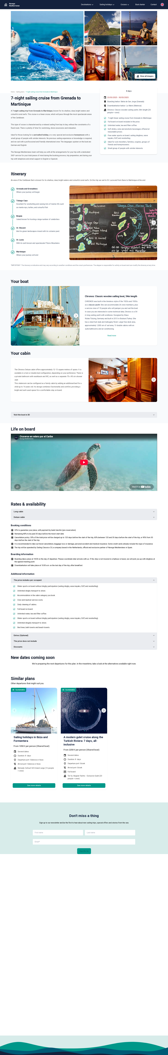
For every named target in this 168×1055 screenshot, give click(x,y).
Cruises (124, 4)
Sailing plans (20, 92)
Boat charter (140, 4)
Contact (154, 4)
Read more (111, 336)
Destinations (86, 4)
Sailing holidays (106, 4)
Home (13, 92)
